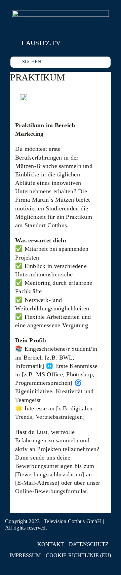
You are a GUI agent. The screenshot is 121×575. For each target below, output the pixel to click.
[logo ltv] (60, 13)
